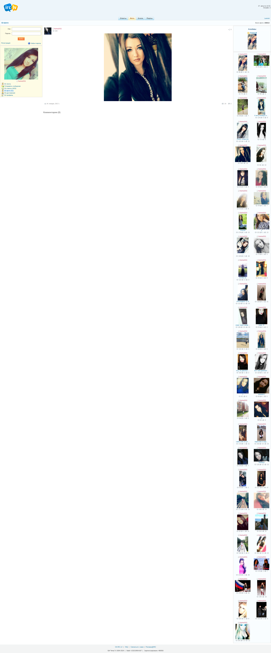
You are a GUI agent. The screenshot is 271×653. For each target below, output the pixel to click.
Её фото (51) (9, 91)
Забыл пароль (36, 43)
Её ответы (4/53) (10, 88)
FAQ (126, 647)
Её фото (5, 23)
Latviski (267, 18)
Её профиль (8, 95)
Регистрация (5, 43)
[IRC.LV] (9, 6)
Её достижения (9, 93)
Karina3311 (58, 28)
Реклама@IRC (151, 647)
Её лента (7, 84)
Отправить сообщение (12, 86)
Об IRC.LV (118, 647)
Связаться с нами (137, 647)
